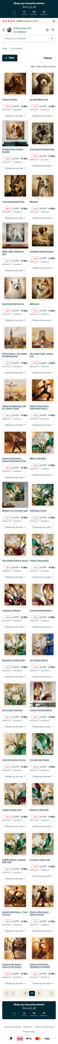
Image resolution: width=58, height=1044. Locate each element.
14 (32, 993)
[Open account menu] (47, 30)
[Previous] (7, 993)
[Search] (52, 38)
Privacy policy (29, 1031)
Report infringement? (44, 1027)
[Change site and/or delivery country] (54, 21)
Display (48, 58)
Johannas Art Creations (22, 29)
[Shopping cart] (53, 30)
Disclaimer (28, 1027)
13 (25, 993)
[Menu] (3, 30)
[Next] (51, 993)
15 (38, 993)
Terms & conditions (12, 1027)
